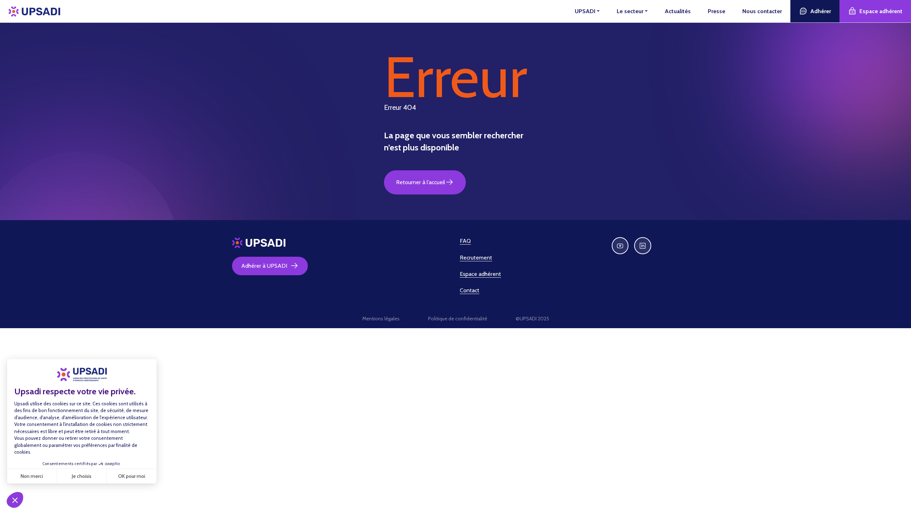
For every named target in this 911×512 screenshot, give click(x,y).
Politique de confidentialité (457, 318)
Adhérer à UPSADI (264, 265)
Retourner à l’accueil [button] (420, 182)
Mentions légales (381, 318)
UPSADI (585, 11)
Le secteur (630, 11)
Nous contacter (762, 11)
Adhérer (820, 11)
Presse (716, 11)
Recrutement (476, 257)
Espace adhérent (880, 11)
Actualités (678, 11)
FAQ (465, 241)
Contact (469, 290)
